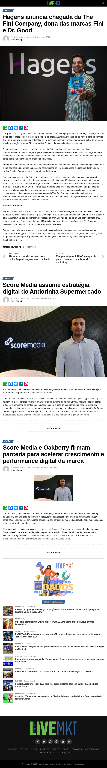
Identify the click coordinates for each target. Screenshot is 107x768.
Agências (12, 749)
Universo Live (92, 749)
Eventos (56, 749)
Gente (66, 749)
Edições (66, 753)
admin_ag (17, 40)
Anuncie (44, 753)
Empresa (44, 749)
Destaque (31, 247)
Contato (54, 753)
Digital (34, 749)
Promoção (77, 749)
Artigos (24, 749)
